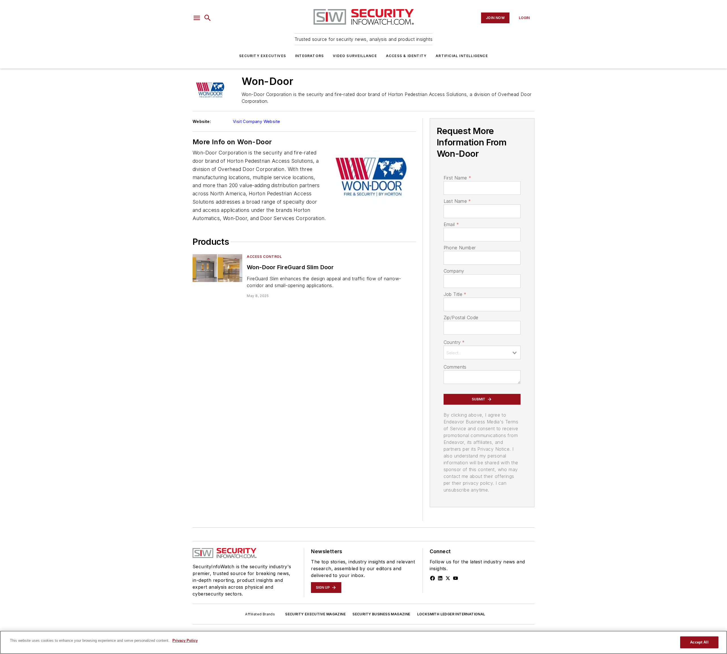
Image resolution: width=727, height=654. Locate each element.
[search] (207, 18)
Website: (202, 121)
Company (454, 271)
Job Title (455, 294)
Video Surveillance (355, 56)
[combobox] (482, 352)
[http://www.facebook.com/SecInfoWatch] (432, 578)
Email (451, 224)
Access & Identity (406, 56)
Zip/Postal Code (461, 317)
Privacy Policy (185, 640)
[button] (197, 18)
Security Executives (262, 56)
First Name (457, 178)
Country (454, 342)
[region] (363, 642)
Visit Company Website (256, 121)
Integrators (309, 56)
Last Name (457, 201)
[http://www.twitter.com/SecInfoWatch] (448, 578)
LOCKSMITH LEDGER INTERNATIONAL (451, 614)
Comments (455, 367)
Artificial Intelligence (462, 56)
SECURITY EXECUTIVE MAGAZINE (315, 614)
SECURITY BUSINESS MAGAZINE (381, 614)
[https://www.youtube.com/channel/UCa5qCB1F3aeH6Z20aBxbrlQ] (455, 578)
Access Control (264, 256)
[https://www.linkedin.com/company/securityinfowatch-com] (440, 578)
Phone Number (460, 247)
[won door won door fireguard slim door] (217, 268)
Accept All (699, 642)
